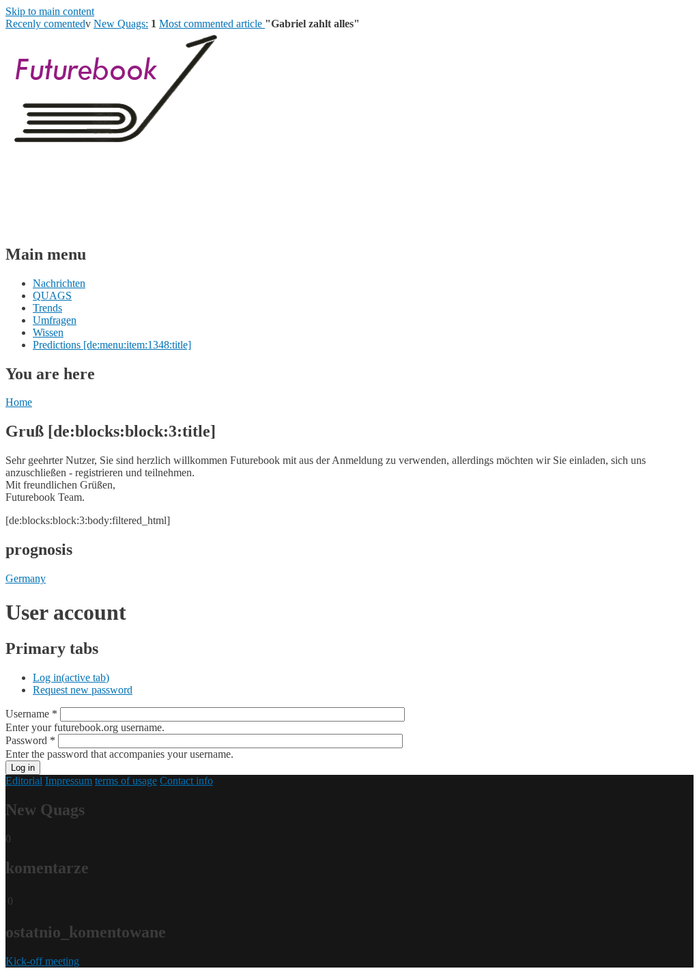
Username (31, 714)
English (49, 213)
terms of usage (126, 780)
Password (30, 740)
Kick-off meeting (42, 961)
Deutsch (50, 225)
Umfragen (54, 320)
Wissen (48, 332)
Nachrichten (59, 283)
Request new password (82, 690)
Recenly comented (45, 23)
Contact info (186, 780)
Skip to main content (49, 11)
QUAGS (52, 295)
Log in (71, 677)
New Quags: (121, 23)
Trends (47, 308)
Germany (25, 578)
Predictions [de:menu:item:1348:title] (112, 345)
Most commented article (212, 23)
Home (18, 402)
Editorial (23, 780)
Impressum (68, 780)
